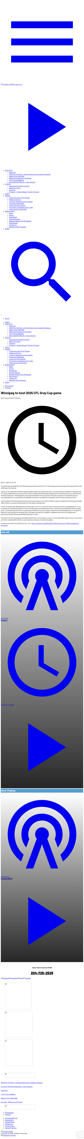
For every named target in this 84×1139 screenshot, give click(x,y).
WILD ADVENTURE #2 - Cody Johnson (22, 182)
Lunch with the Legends (17, 205)
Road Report (13, 223)
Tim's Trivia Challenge (16, 180)
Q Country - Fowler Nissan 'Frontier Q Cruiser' (24, 192)
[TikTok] (8, 388)
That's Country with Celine (18, 209)
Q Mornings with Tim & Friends (19, 198)
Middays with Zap (15, 200)
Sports (11, 215)
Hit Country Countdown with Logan (21, 207)
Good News (13, 217)
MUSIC (7, 229)
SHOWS (7, 196)
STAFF (7, 194)
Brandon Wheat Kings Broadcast (20, 221)
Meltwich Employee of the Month (20, 178)
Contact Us (13, 225)
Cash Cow (12, 172)
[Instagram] (9, 386)
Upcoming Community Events (19, 186)
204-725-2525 (42, 973)
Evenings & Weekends (16, 203)
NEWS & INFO (9, 211)
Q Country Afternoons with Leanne (20, 201)
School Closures (14, 219)
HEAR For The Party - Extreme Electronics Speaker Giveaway (30, 174)
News (11, 213)
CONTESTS (9, 170)
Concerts (12, 190)
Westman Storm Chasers (17, 227)
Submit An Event (14, 188)
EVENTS (8, 184)
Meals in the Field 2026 (16, 176)
